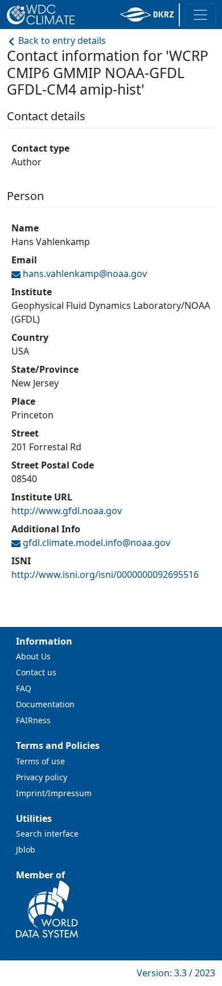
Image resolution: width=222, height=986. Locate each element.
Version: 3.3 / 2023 (176, 973)
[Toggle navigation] (200, 14)
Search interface (47, 833)
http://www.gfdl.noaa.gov (66, 510)
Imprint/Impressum (54, 793)
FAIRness (33, 720)
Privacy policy (41, 777)
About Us (33, 656)
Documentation (45, 704)
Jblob (25, 849)
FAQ (23, 688)
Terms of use (40, 761)
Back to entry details (61, 40)
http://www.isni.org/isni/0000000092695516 (105, 574)
